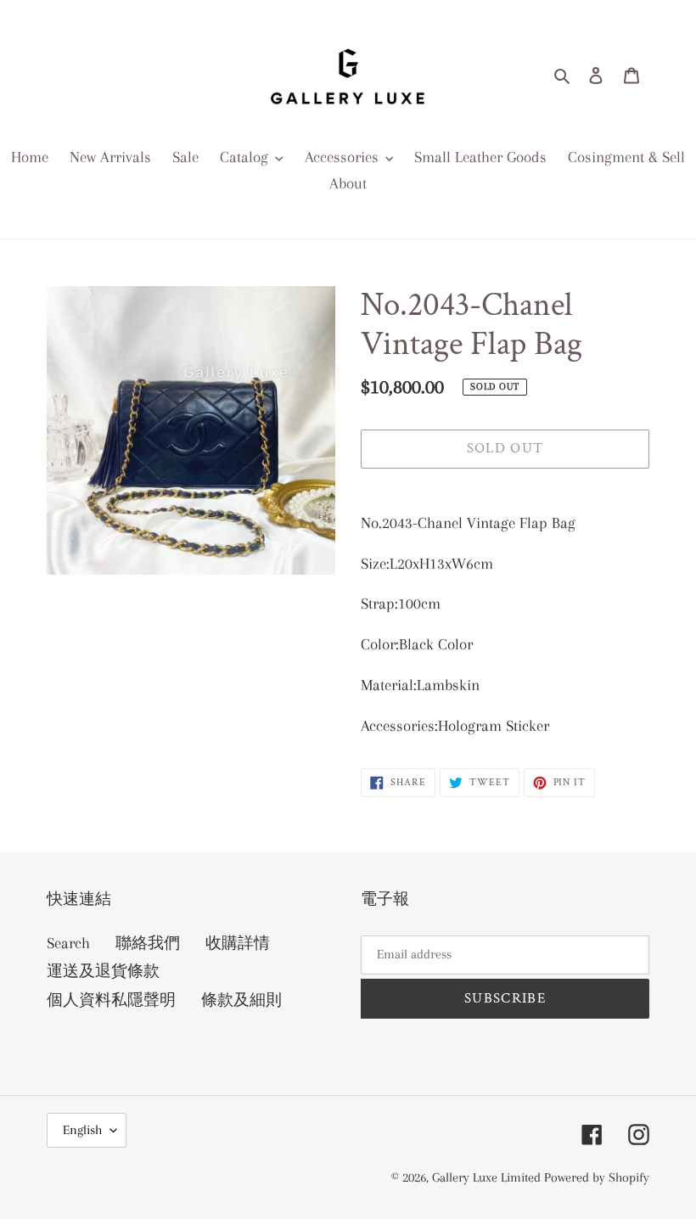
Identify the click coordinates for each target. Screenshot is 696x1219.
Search (68, 943)
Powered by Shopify (596, 1177)
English (82, 1130)
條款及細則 (241, 999)
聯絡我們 (147, 943)
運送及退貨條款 (103, 971)
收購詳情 (237, 943)
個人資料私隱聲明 (111, 999)
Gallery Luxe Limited (488, 1177)
